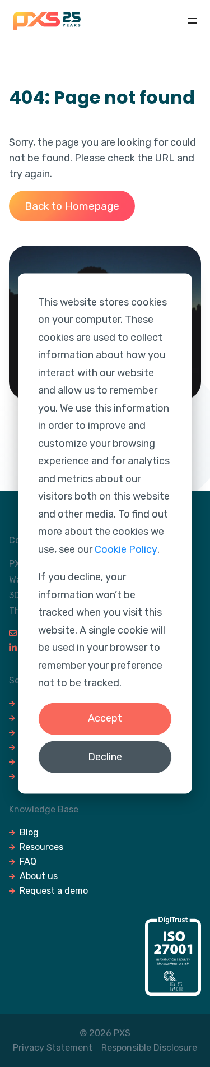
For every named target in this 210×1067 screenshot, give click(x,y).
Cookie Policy (126, 549)
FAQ (28, 861)
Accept (105, 718)
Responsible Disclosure (149, 1047)
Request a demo (54, 890)
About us (39, 876)
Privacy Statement (52, 1047)
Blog (29, 832)
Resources (41, 847)
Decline (105, 756)
